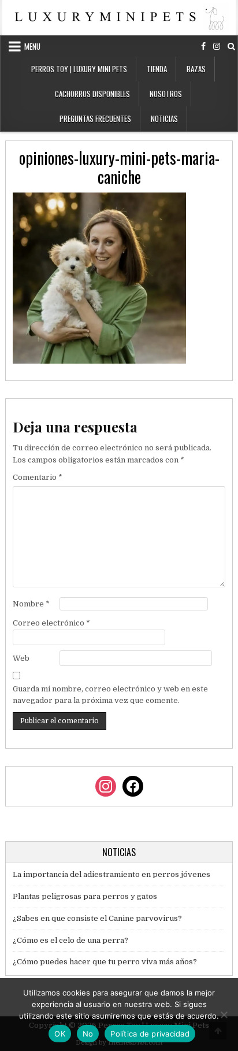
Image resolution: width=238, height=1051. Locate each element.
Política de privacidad (149, 1033)
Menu (32, 46)
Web (21, 658)
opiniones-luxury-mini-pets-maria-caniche (119, 167)
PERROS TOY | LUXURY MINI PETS (79, 69)
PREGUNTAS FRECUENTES (95, 118)
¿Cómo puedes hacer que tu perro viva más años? (105, 961)
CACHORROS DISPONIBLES (92, 93)
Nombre (31, 603)
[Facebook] (203, 46)
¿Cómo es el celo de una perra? (70, 940)
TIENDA (157, 69)
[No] (223, 1014)
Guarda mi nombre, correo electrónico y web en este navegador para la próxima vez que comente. (110, 694)
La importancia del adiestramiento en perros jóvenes (111, 874)
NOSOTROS (166, 93)
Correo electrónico (51, 623)
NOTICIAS (164, 118)
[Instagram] (216, 46)
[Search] (231, 46)
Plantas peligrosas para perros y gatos (85, 896)
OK (59, 1033)
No (88, 1033)
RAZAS (196, 69)
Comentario (37, 477)
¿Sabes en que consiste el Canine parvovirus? (97, 918)
